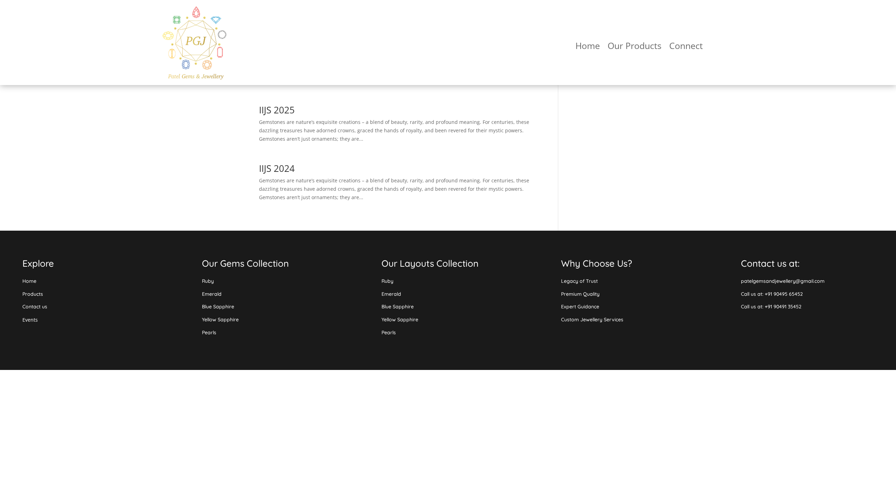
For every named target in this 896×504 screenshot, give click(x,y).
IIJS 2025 (277, 110)
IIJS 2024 (277, 168)
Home (587, 47)
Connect (686, 47)
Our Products (635, 47)
